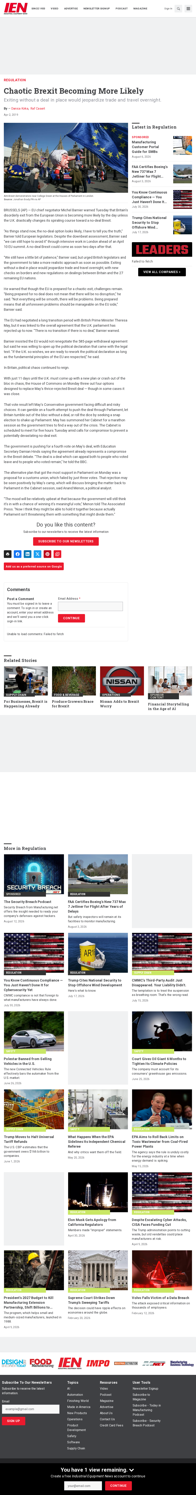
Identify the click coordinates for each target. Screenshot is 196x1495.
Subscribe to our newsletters (65, 541)
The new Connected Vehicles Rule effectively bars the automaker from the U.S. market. (31, 1073)
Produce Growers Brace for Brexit (72, 703)
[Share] (17, 554)
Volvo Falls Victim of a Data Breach (160, 1298)
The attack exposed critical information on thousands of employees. (161, 1305)
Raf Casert (37, 108)
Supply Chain (16, 694)
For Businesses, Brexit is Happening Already (25, 703)
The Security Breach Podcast (27, 902)
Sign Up (13, 1421)
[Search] (178, 8)
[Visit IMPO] (98, 1363)
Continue (118, 1486)
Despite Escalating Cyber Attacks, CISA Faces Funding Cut (159, 1222)
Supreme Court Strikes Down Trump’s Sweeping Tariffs (91, 1300)
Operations (111, 694)
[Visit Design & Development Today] (14, 1363)
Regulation (15, 80)
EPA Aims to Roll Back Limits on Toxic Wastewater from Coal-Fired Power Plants (160, 1141)
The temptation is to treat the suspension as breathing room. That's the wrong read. (160, 993)
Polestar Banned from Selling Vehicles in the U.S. (28, 1061)
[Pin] (47, 554)
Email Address (69, 598)
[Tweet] (37, 554)
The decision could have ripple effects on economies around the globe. (96, 1310)
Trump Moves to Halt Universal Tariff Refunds (29, 1139)
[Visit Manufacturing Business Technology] (182, 1363)
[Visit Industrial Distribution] (126, 1363)
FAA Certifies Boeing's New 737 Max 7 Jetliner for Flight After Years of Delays (150, 172)
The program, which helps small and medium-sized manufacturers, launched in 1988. (32, 1317)
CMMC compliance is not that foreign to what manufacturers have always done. (31, 997)
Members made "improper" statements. (95, 1230)
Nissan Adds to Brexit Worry (119, 703)
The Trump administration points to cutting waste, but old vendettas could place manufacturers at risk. (161, 1234)
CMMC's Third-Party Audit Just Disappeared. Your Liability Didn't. (159, 982)
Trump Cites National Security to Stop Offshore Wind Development (149, 223)
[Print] (7, 554)
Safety (10, 1051)
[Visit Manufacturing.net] (154, 1363)
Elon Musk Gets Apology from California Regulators (92, 1222)
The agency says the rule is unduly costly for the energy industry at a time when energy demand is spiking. (160, 1156)
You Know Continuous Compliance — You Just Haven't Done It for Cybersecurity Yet (149, 197)
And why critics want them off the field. (95, 1152)
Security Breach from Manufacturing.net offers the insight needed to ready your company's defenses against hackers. (31, 911)
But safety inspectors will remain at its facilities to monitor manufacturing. (94, 919)
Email (5, 1401)
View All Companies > (162, 272)
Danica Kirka (19, 108)
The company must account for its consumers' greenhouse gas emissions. (159, 1071)
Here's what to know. (82, 990)
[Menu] (188, 8)
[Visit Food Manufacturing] (42, 1363)
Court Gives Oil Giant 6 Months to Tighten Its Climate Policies (159, 1061)
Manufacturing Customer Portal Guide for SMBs (145, 147)
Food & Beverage (66, 694)
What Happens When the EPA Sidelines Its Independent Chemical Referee (97, 1141)
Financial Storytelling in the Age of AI (168, 706)
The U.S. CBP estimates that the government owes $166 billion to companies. (26, 1151)
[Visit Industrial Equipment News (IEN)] (70, 1363)
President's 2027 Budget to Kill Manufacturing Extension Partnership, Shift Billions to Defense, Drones (28, 1303)
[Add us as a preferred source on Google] (57, 554)
